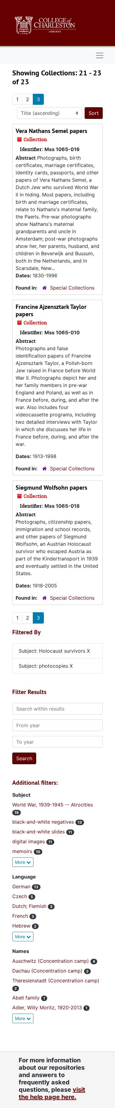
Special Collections (72, 288)
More (20, 862)
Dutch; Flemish (30, 906)
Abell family (26, 998)
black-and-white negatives (43, 822)
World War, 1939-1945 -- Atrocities (52, 805)
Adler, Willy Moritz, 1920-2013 (47, 1007)
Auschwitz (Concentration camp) (51, 961)
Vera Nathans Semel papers (51, 131)
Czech (20, 896)
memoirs (23, 851)
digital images (29, 841)
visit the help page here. (52, 1093)
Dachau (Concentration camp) (48, 971)
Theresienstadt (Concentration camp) (55, 980)
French (20, 916)
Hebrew (22, 926)
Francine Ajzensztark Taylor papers (51, 310)
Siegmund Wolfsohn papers (51, 487)
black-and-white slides (39, 832)
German (22, 886)
